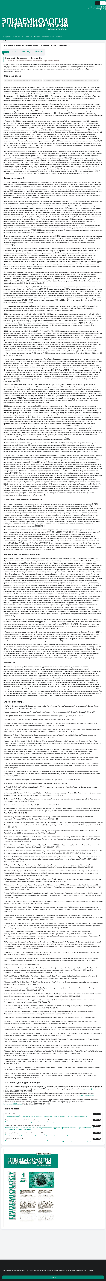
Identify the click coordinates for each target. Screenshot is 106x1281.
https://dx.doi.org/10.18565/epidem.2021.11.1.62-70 (27, 52)
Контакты (59, 37)
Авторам (37, 37)
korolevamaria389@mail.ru (13, 1104)
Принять (53, 1277)
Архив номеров (18, 37)
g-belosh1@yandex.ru (91, 1089)
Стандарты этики (48, 37)
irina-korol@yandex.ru (86, 1095)
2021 (2, 40)
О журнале (7, 37)
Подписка (28, 37)
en (103, 3)
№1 (8, 40)
